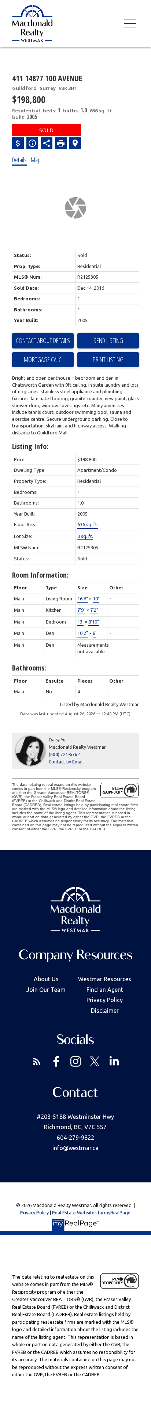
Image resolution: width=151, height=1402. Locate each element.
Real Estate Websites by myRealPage (91, 1212)
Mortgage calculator (43, 360)
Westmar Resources (104, 979)
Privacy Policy (104, 1000)
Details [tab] (19, 159)
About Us (46, 979)
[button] (37, 1061)
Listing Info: (30, 446)
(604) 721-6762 (64, 754)
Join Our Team (46, 989)
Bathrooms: (29, 668)
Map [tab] (36, 159)
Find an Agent (104, 989)
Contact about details (43, 340)
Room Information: (40, 575)
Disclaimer (105, 1010)
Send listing (108, 340)
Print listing (108, 359)
